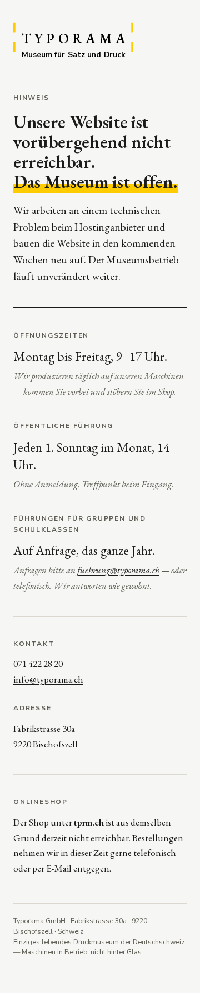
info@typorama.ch (48, 679)
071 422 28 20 (38, 664)
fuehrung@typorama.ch (118, 570)
